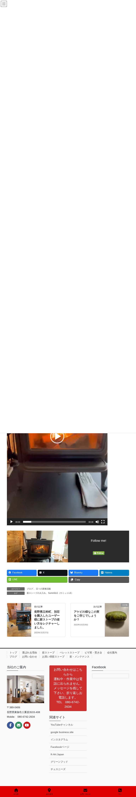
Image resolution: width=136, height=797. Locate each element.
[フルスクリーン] (103, 522)
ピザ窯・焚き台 (93, 652)
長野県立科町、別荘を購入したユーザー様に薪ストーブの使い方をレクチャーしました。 (47, 619)
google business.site (62, 732)
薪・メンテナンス (79, 656)
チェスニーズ (58, 769)
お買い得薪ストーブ (53, 656)
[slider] (54, 522)
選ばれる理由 (29, 652)
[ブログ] (19, 616)
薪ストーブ (48, 652)
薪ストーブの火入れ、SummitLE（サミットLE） (50, 593)
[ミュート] (97, 522)
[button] (57, 436)
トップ (13, 652)
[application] (57, 436)
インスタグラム (59, 739)
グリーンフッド (59, 761)
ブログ (30, 589)
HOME (16, 794)
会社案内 (112, 652)
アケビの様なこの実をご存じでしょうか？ (86, 615)
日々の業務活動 (43, 589)
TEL (120, 794)
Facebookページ (60, 746)
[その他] (117, 616)
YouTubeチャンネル (62, 724)
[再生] (11, 522)
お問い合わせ (29, 656)
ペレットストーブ (70, 652)
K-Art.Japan (57, 754)
